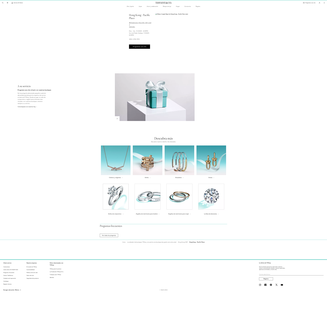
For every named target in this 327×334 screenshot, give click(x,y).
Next (117, 118)
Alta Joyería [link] (130, 6)
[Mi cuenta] (319, 2)
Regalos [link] (198, 6)
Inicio (124, 242)
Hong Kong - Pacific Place (197, 242)
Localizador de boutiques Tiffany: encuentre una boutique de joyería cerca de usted (151, 242)
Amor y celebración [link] (152, 6)
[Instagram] (260, 285)
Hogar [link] (178, 6)
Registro (266, 279)
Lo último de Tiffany (265, 263)
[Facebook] (265, 285)
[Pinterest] (271, 285)
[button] (2, 2)
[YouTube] (282, 285)
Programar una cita (310, 2)
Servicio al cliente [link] (18, 2)
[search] (2, 2)
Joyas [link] (140, 6)
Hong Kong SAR (183, 242)
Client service (7, 263)
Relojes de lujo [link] (167, 6)
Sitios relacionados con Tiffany (56, 264)
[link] (7, 2)
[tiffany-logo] (163, 3)
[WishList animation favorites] (324, 3)
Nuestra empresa (32, 263)
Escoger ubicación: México (11, 290)
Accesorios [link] (187, 6)
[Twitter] (276, 285)
